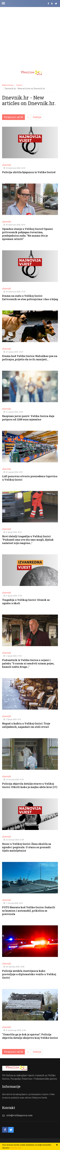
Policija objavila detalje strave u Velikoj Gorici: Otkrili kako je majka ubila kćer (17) (29, 785)
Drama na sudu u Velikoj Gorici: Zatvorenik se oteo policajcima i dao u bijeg (30, 297)
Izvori (19, 85)
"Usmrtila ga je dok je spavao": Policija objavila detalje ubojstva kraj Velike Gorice (30, 1036)
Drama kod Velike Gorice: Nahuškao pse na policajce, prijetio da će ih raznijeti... (29, 357)
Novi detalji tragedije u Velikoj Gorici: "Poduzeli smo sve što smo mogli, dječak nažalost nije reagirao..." (28, 540)
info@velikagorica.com (19, 1115)
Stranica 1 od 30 (13, 117)
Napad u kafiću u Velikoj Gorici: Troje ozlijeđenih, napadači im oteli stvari (26, 725)
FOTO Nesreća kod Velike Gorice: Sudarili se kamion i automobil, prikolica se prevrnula (28, 911)
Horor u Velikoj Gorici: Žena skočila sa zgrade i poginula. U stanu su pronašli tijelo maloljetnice (26, 847)
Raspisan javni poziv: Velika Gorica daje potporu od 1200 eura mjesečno (28, 417)
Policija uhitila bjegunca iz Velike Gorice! (28, 172)
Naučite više (15, 1148)
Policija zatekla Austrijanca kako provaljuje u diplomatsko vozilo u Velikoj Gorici (29, 974)
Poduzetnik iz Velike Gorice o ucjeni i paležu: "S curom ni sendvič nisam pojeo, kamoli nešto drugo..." (28, 663)
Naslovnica (7, 85)
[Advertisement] (30, 37)
